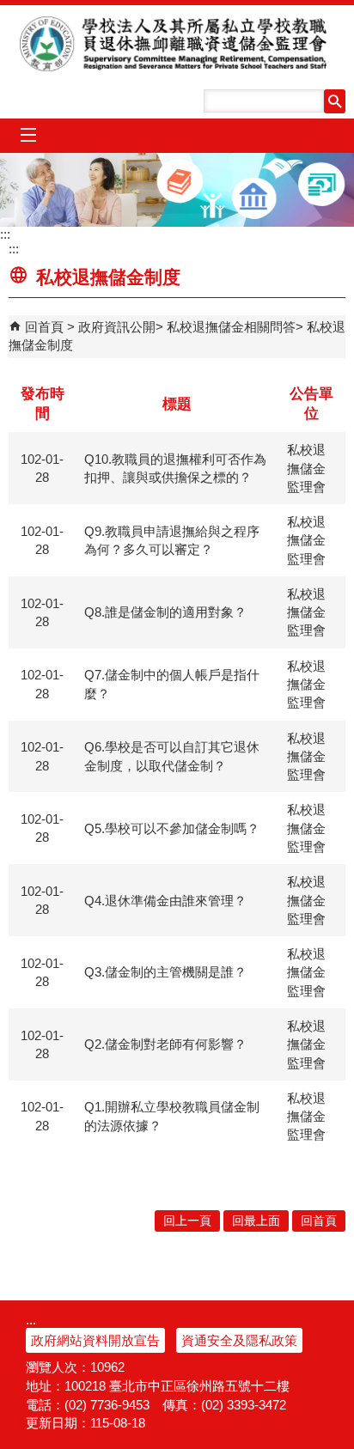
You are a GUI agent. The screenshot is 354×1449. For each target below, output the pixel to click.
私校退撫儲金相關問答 (231, 327)
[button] (334, 101)
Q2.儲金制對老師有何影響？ (165, 1044)
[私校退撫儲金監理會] (177, 190)
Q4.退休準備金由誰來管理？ (165, 900)
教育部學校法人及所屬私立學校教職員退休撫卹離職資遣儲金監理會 (177, 43)
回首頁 (44, 327)
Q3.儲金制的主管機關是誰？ (165, 972)
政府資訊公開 (117, 327)
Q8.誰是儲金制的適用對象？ (165, 612)
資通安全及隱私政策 (239, 1340)
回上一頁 (187, 1221)
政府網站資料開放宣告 (95, 1340)
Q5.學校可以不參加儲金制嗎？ (171, 828)
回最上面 (256, 1221)
